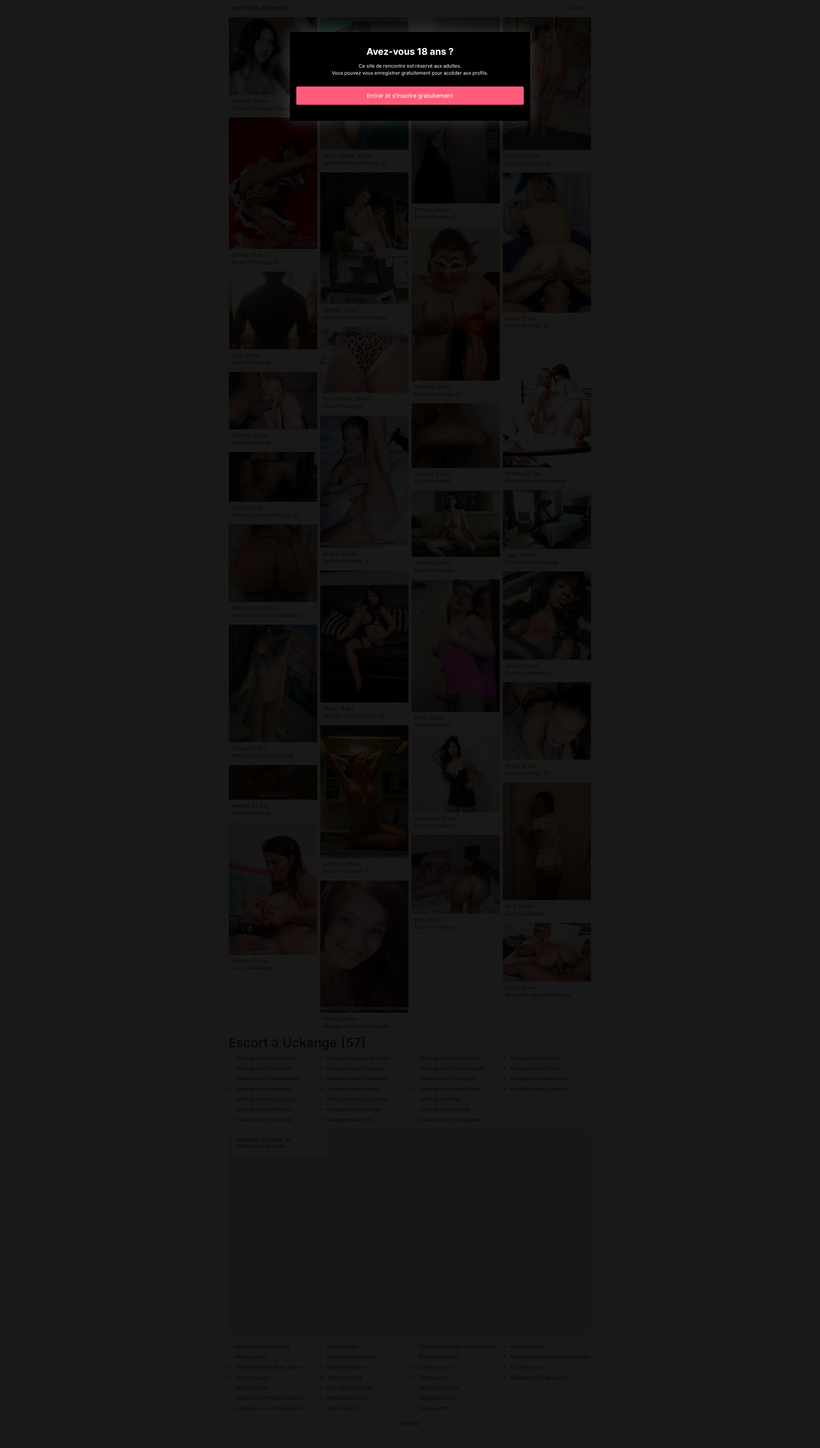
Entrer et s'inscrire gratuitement (410, 95)
